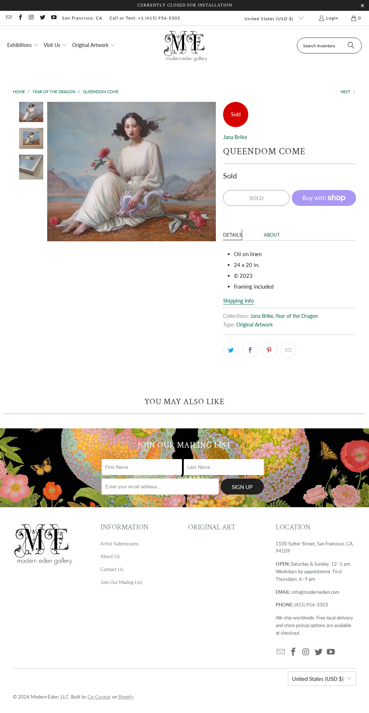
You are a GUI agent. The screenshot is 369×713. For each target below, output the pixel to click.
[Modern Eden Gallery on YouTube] (53, 18)
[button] (23, 45)
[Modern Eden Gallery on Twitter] (42, 18)
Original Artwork (254, 325)
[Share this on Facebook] (250, 350)
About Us (110, 556)
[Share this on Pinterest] (269, 350)
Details (232, 235)
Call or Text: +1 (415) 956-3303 (145, 18)
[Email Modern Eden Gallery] (8, 18)
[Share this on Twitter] (231, 350)
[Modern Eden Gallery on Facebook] (20, 18)
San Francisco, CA (82, 18)
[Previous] (52, 171)
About (272, 235)
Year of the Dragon (296, 316)
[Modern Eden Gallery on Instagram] (31, 18)
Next (346, 91)
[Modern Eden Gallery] (185, 45)
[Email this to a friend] (288, 350)
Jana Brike (235, 137)
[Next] (210, 171)
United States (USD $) (269, 18)
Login (332, 18)
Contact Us (112, 569)
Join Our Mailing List (121, 582)
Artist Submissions (120, 543)
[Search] (351, 45)
